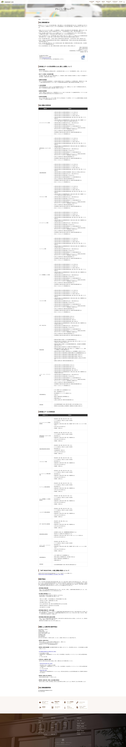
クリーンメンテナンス (54, 730)
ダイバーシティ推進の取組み (42, 734)
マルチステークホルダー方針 (42, 730)
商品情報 (65, 722)
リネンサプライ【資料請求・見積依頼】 (80, 730)
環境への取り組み (41, 732)
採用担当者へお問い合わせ (81, 732)
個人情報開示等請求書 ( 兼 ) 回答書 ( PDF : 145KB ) (47, 651)
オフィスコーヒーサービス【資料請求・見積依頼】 (81, 723)
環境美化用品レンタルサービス (56, 722)
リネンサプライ (53, 729)
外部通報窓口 (79, 734)
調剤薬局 (52, 727)
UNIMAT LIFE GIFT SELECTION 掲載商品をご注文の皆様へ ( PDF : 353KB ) (51, 574)
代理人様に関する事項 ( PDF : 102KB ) (46, 663)
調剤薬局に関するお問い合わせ (81, 727)
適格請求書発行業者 (41, 729)
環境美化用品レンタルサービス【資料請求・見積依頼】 (81, 726)
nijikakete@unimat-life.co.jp (46, 57)
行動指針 (39, 722)
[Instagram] (63, 740)
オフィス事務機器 (54, 724)
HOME (39, 19)
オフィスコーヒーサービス (55, 720)
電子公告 (39, 727)
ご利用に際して (63, 742)
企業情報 (65, 724)
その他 (65, 727)
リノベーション (53, 725)
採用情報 (65, 725)
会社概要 (39, 724)
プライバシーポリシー (69, 742)
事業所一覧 (53, 734)
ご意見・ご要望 (79, 720)
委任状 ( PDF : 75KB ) (43, 670)
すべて (65, 720)
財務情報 (39, 725)
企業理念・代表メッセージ (42, 720)
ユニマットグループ (56, 742)
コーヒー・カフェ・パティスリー (56, 732)
